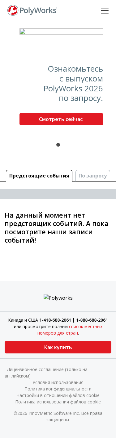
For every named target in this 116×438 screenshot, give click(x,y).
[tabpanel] (58, 79)
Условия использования (58, 382)
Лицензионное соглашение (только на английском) (46, 372)
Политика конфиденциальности (58, 389)
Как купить (58, 347)
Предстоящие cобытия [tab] (39, 175)
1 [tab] (58, 145)
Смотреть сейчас (61, 119)
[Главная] (32, 9)
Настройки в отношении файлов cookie (58, 395)
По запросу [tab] (93, 175)
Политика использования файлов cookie (58, 402)
